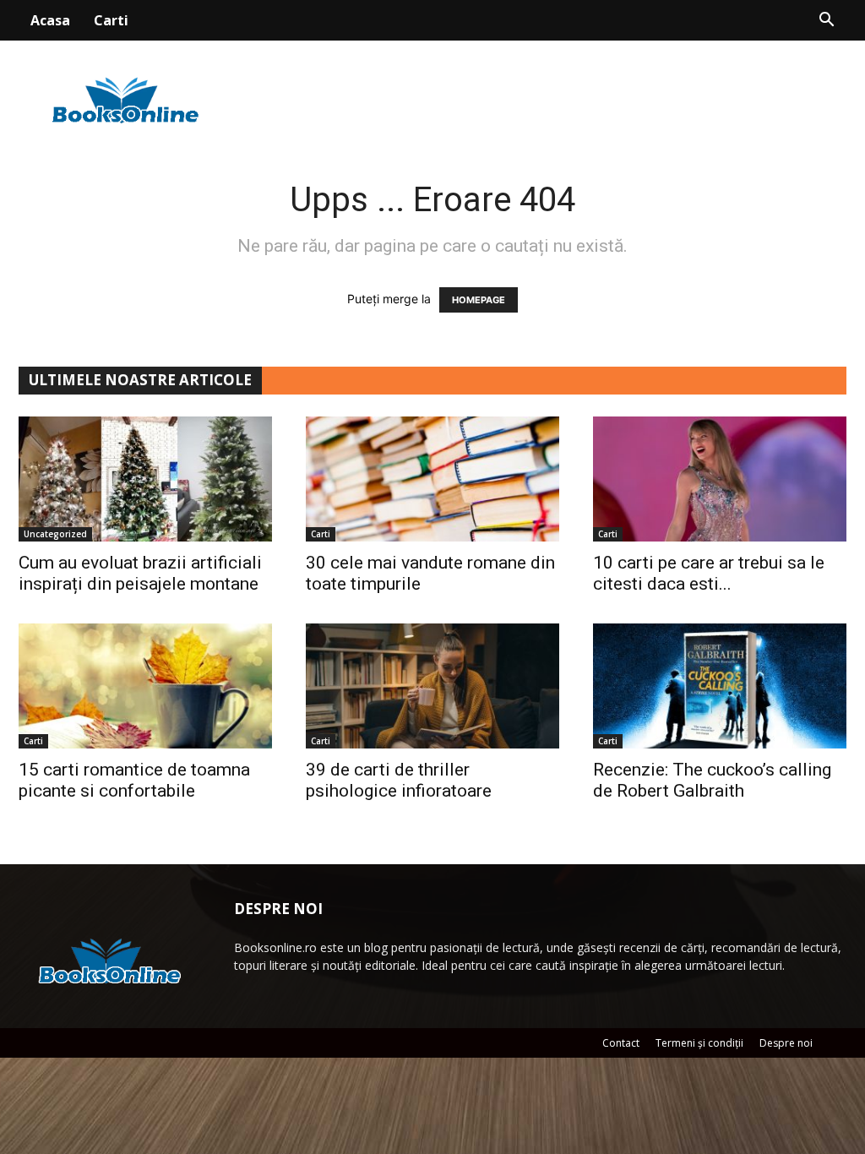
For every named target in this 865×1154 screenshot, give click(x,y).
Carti (111, 20)
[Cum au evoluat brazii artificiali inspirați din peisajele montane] (145, 479)
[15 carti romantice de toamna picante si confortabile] (145, 685)
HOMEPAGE (478, 300)
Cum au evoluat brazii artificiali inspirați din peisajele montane (140, 573)
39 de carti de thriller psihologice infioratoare (399, 780)
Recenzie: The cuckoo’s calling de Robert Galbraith (712, 780)
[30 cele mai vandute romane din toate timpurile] (432, 479)
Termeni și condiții (699, 1043)
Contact (620, 1043)
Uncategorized (55, 534)
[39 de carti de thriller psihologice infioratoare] (432, 685)
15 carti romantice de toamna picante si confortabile (134, 780)
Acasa (50, 20)
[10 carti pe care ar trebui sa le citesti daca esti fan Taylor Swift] (719, 479)
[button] (826, 22)
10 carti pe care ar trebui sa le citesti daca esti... (708, 573)
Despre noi (786, 1043)
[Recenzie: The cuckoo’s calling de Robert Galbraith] (719, 685)
